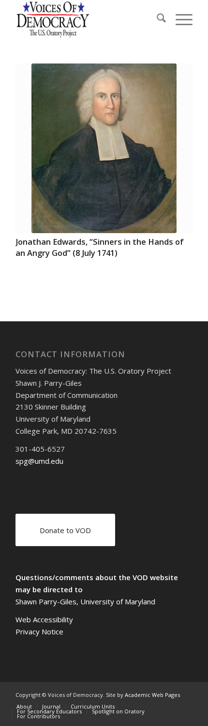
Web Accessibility (44, 619)
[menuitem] (156, 19)
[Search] (156, 19)
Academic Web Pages (152, 694)
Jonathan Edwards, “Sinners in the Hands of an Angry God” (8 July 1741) (99, 247)
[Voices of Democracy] (86, 19)
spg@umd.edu (39, 461)
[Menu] (179, 19)
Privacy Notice (39, 631)
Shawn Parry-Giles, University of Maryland (85, 601)
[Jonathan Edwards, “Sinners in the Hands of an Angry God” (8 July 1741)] (104, 148)
